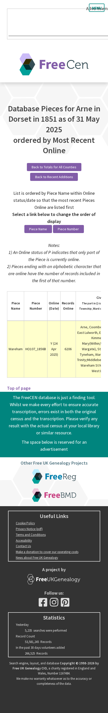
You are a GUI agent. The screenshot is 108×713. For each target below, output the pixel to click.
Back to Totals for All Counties (54, 167)
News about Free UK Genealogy (37, 558)
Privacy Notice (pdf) (29, 529)
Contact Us (23, 546)
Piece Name (38, 229)
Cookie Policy (25, 523)
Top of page (19, 388)
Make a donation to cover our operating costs (47, 552)
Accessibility (24, 540)
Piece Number (68, 229)
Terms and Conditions (31, 535)
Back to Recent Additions (54, 177)
